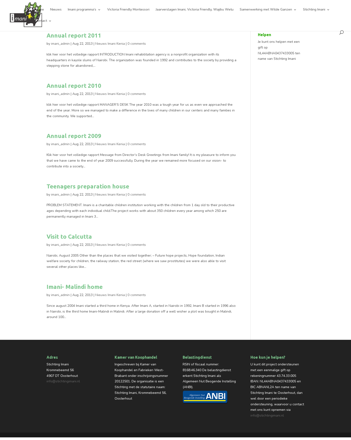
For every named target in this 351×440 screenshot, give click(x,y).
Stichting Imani (314, 10)
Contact (41, 21)
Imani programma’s (82, 10)
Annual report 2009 (74, 136)
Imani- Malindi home (75, 287)
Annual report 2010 (74, 85)
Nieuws (56, 10)
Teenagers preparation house (88, 186)
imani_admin (60, 43)
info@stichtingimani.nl (63, 381)
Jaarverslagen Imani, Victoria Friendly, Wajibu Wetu (195, 10)
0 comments (137, 43)
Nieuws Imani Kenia (110, 43)
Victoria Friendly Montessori (128, 10)
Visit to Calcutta (69, 236)
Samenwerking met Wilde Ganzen (266, 10)
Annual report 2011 (74, 35)
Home (39, 10)
